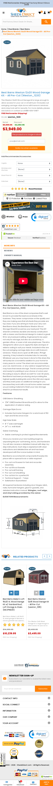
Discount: (18, 122)
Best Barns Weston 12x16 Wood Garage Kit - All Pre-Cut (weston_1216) (38, 603)
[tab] (26, 245)
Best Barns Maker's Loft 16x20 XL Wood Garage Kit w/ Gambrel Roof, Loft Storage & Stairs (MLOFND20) (13, 604)
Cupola (4, 163)
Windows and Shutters (6, 169)
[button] (2, 760)
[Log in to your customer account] (45, 13)
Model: (4, 117)
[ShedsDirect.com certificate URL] (26, 665)
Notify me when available (26, 148)
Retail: (5, 122)
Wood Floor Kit (6, 175)
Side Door (4, 181)
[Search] (46, 21)
